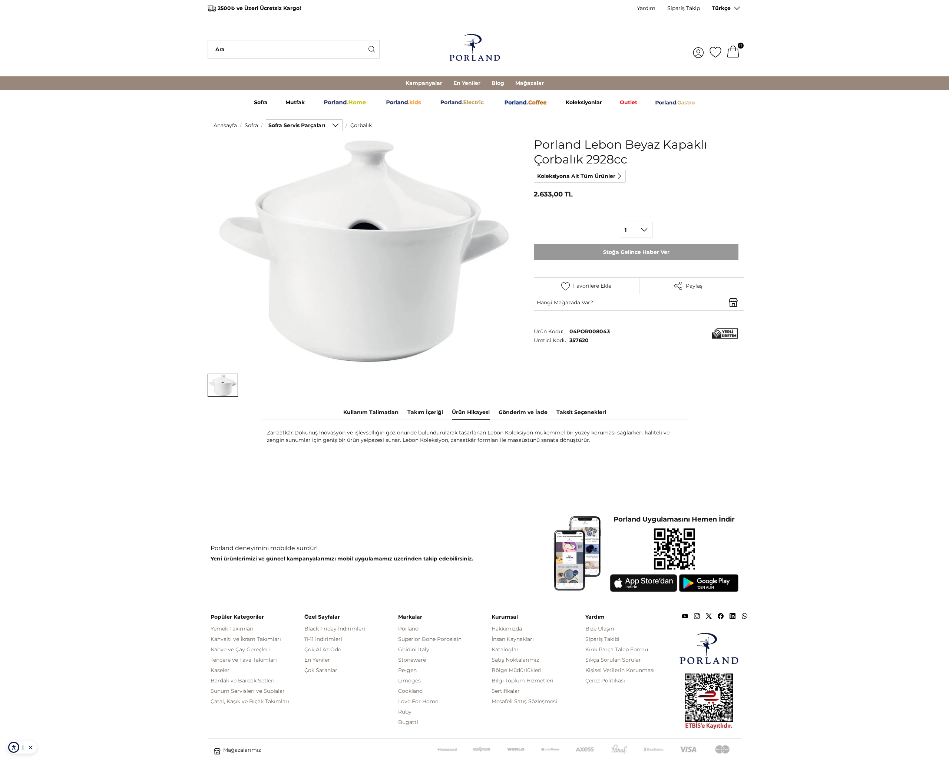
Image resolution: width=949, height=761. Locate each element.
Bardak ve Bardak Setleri (243, 680)
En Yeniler (466, 83)
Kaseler (220, 670)
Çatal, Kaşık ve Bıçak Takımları (250, 701)
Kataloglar (505, 649)
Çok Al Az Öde (322, 649)
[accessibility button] (13, 747)
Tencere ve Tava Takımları (244, 659)
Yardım (646, 8)
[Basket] (733, 49)
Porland (408, 628)
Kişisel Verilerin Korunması (620, 670)
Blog (498, 83)
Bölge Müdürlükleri (517, 670)
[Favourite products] (715, 49)
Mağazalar (529, 83)
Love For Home (418, 701)
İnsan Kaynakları (513, 639)
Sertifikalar (506, 691)
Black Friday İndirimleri (334, 628)
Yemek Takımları (232, 628)
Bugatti (408, 722)
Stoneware (412, 659)
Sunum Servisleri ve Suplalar (248, 691)
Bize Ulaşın (599, 628)
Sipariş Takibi (602, 639)
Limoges (409, 680)
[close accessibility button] (30, 747)
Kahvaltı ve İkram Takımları (246, 639)
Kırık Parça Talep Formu (616, 649)
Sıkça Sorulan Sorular (613, 659)
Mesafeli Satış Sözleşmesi (524, 701)
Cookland (410, 691)
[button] (223, 385)
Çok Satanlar (320, 670)
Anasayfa (225, 125)
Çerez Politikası (605, 680)
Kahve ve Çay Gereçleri (240, 649)
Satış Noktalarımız (515, 659)
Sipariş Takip (683, 8)
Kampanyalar (424, 83)
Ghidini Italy (413, 649)
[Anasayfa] (474, 49)
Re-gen (407, 670)
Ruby (404, 711)
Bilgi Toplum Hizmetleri (522, 680)
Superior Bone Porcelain (430, 639)
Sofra (251, 125)
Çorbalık (361, 125)
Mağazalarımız (242, 750)
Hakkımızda (507, 628)
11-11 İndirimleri (323, 639)
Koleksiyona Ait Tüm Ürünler (576, 176)
